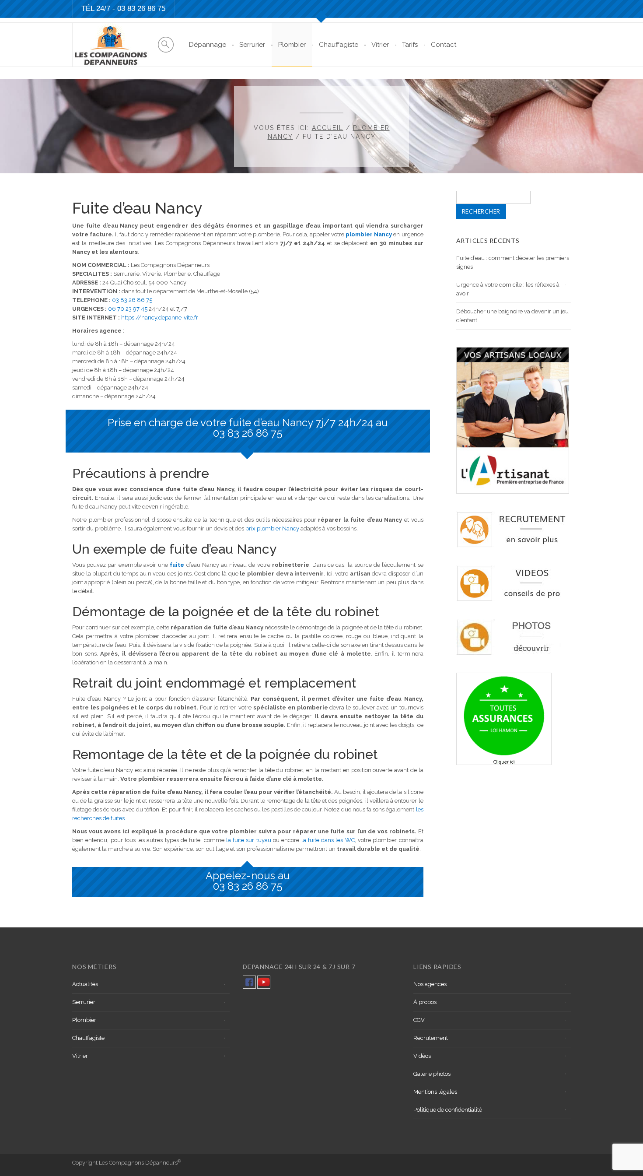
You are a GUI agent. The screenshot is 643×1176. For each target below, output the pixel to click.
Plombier (292, 45)
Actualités (85, 984)
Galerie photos (432, 1074)
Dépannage (207, 45)
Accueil (327, 127)
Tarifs (410, 45)
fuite (177, 565)
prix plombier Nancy (272, 528)
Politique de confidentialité (447, 1109)
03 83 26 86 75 (141, 8)
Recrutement (430, 1038)
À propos (425, 1002)
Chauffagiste (338, 45)
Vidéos (422, 1056)
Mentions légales (435, 1091)
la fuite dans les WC (328, 840)
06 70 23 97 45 (127, 308)
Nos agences (430, 984)
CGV (419, 1020)
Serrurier (252, 45)
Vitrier (380, 45)
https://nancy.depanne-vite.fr (159, 317)
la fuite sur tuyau (248, 840)
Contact (443, 45)
